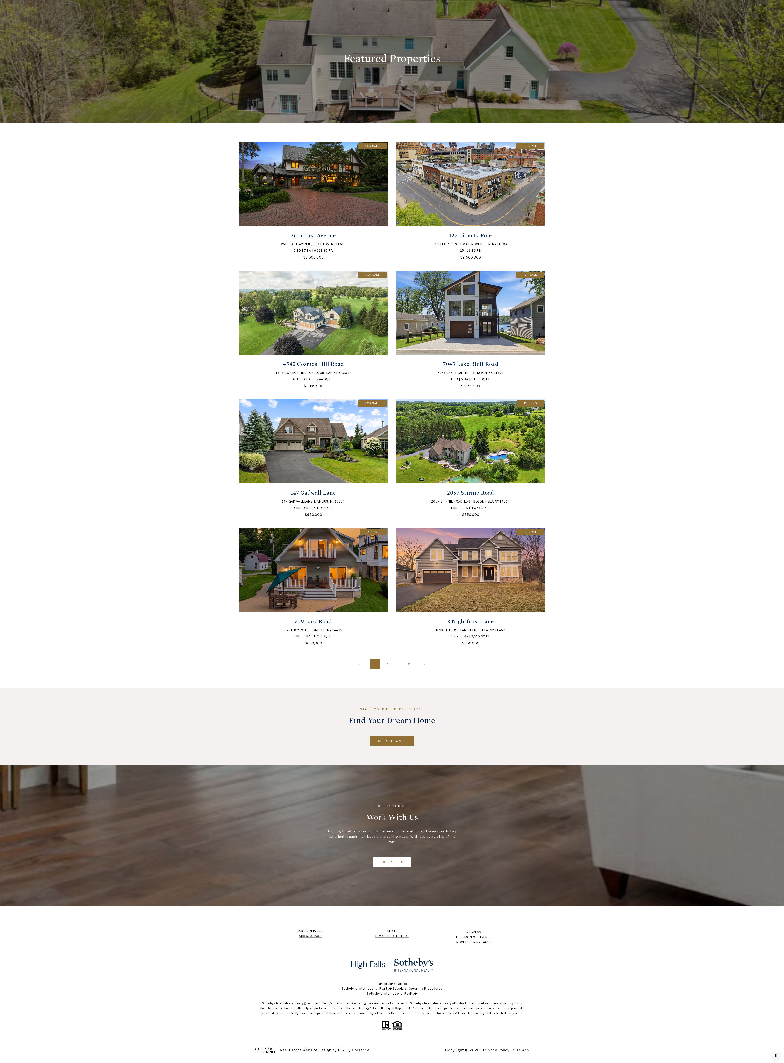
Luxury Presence (353, 1050)
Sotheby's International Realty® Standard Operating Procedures (392, 988)
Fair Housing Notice (392, 983)
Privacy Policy (496, 1050)
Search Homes (392, 740)
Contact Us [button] (392, 862)
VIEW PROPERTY (313, 200)
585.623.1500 (310, 936)
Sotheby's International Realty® (392, 993)
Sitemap (521, 1050)
